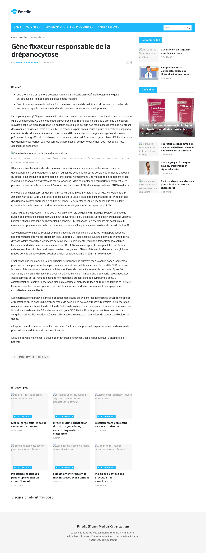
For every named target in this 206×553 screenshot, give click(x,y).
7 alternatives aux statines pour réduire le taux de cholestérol (177, 184)
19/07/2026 (18, 431)
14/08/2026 (167, 192)
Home (17, 27)
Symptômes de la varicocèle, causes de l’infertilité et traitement (176, 71)
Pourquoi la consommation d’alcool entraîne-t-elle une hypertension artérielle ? (177, 147)
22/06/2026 (101, 431)
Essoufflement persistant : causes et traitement (111, 424)
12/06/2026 (101, 485)
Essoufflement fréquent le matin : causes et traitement (71, 475)
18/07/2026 (59, 438)
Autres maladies (37, 37)
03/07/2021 (48, 62)
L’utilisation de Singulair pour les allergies (175, 51)
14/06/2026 (59, 482)
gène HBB (43, 357)
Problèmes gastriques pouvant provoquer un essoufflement (25, 477)
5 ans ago (167, 57)
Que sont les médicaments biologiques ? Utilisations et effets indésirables (167, 127)
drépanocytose (26, 357)
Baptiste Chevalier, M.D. (26, 62)
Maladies (32, 27)
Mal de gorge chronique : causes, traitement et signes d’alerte (176, 166)
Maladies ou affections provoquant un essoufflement (109, 477)
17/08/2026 (167, 173)
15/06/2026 (18, 485)
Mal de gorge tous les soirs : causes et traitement (28, 424)
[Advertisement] (136, 11)
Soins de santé (107, 27)
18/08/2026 (148, 134)
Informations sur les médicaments (68, 27)
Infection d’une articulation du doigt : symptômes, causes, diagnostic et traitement (70, 428)
